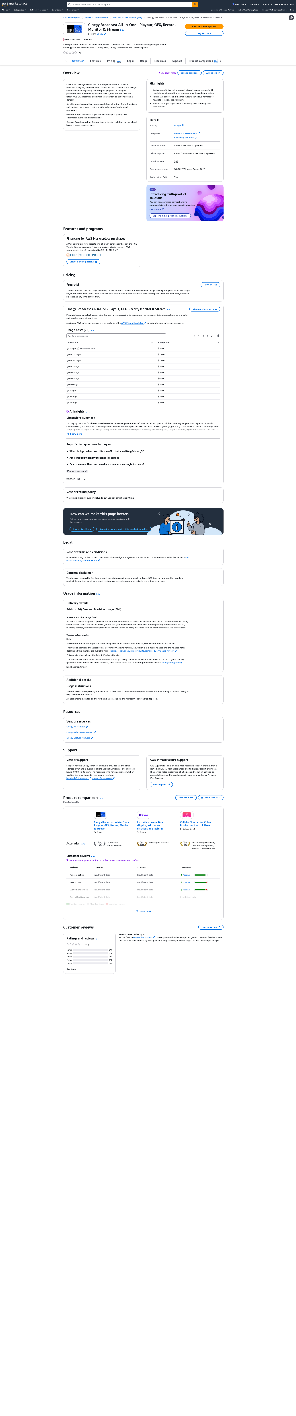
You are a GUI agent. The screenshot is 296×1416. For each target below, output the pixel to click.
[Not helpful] (84, 478)
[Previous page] (194, 336)
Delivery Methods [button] (38, 10)
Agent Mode (240, 4)
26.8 (176, 161)
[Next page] (211, 336)
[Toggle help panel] (291, 17)
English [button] (253, 4)
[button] (122, 30)
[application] (201, 875)
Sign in (266, 4)
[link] (184, 17)
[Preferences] (218, 335)
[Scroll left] (66, 60)
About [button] (5, 10)
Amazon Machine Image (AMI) (188, 145)
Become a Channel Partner (222, 10)
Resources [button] (72, 10)
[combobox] (129, 4)
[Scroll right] (221, 60)
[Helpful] (79, 478)
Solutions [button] (56, 10)
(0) (80, 52)
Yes (176, 177)
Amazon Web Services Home (274, 10)
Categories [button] (19, 10)
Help (292, 10)
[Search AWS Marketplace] (195, 4)
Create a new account (284, 4)
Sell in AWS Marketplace (248, 10)
